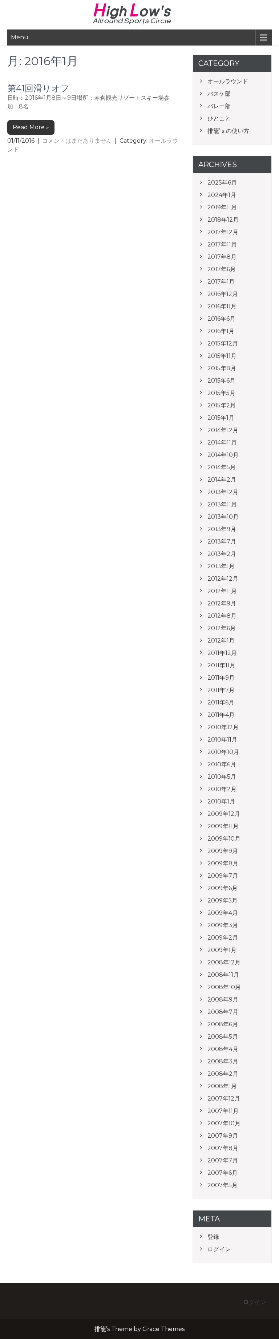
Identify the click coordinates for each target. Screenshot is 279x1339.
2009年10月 (223, 838)
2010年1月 (221, 801)
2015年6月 (221, 380)
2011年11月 (221, 665)
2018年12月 (223, 219)
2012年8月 (221, 615)
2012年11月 (222, 591)
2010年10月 (223, 752)
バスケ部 (219, 93)
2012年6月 (221, 628)
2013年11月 (222, 504)
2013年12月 (222, 492)
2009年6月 (222, 888)
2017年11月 (222, 244)
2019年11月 (222, 207)
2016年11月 (221, 306)
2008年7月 (222, 1011)
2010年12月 (223, 727)
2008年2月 (222, 1073)
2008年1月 (222, 1086)
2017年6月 (221, 269)
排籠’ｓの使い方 (228, 130)
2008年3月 (222, 1061)
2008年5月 (222, 1036)
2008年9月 (222, 999)
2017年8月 (221, 256)
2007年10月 (223, 1123)
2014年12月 (222, 430)
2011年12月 (222, 652)
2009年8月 (222, 863)
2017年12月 (222, 232)
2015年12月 (222, 343)
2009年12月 (223, 813)
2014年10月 (223, 454)
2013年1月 (221, 566)
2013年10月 (223, 516)
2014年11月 (222, 442)
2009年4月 (222, 912)
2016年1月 (220, 331)
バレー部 (219, 106)
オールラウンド (227, 81)
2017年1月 (221, 281)
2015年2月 (221, 405)
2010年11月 (222, 739)
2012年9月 (221, 603)
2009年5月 (222, 900)
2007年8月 (222, 1148)
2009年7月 (222, 875)
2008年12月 (223, 962)
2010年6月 (221, 764)
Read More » (31, 127)
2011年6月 (220, 702)
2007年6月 (222, 1172)
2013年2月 (221, 553)
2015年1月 (220, 417)
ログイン (219, 1249)
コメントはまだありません (77, 140)
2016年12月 (222, 294)
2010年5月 (221, 776)
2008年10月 (224, 987)
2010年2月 (221, 789)
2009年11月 (223, 826)
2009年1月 (221, 950)
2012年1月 (221, 640)
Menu (19, 37)
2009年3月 (222, 925)
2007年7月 (222, 1160)
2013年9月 (221, 529)
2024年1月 (221, 194)
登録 (213, 1236)
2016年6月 (221, 318)
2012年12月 (222, 578)
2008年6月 (222, 1024)
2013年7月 (221, 541)
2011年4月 (221, 714)
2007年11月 (223, 1110)
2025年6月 (222, 182)
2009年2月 (222, 937)
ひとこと (219, 118)
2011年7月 (221, 690)
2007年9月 (222, 1135)
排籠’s (139, 14)
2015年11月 (221, 355)
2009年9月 (222, 851)
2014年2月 (221, 479)
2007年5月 (222, 1185)
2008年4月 (222, 1049)
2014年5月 (221, 467)
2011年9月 (221, 677)
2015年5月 (221, 393)
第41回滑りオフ (38, 88)
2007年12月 (223, 1098)
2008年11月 (223, 974)
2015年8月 (221, 368)
